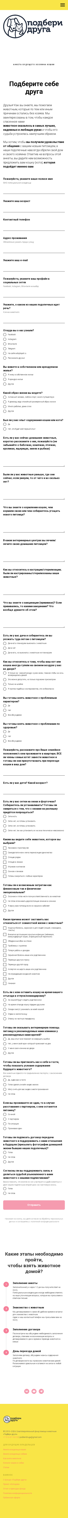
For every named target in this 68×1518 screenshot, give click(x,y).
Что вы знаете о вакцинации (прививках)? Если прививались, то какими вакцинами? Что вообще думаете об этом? (32, 606)
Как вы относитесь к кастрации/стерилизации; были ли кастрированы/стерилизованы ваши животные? (32, 573)
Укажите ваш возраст (16, 201)
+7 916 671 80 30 (10, 1437)
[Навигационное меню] (62, 5)
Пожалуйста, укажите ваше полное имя (28, 178)
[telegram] (41, 1391)
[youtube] (34, 1391)
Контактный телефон (16, 219)
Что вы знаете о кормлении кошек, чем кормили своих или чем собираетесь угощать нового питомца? (31, 511)
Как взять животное (12, 1458)
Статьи (6, 1467)
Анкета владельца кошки (14, 1449)
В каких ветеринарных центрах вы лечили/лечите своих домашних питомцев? (29, 542)
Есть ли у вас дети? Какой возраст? (25, 782)
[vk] (26, 1391)
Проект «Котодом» (11, 1484)
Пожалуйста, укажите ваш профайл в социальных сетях (26, 280)
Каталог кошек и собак (13, 1463)
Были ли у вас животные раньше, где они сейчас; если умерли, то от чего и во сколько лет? (31, 478)
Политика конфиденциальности (17, 1493)
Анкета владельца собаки (15, 1454)
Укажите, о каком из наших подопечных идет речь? (31, 306)
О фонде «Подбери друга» (15, 1480)
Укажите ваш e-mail (15, 260)
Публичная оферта (11, 1498)
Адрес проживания (15, 238)
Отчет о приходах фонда (14, 1489)
